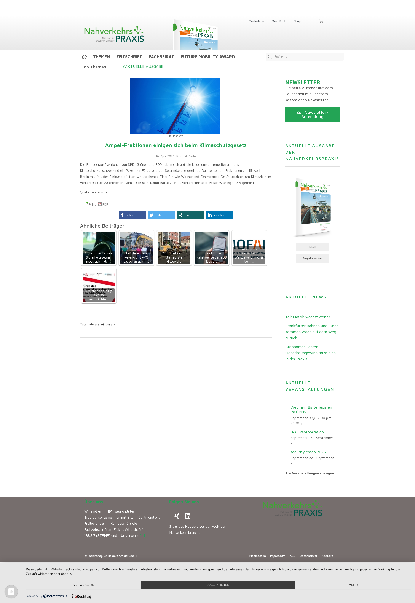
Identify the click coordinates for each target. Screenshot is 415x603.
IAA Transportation (307, 432)
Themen (101, 56)
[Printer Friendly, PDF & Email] (96, 204)
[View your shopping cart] (321, 21)
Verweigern (83, 585)
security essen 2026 (308, 452)
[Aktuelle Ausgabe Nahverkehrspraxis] (312, 207)
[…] (142, 535)
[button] (132, 215)
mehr (353, 585)
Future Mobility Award (208, 56)
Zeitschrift (129, 56)
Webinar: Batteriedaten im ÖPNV (311, 409)
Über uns (93, 501)
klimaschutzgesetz (101, 324)
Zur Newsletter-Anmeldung (312, 114)
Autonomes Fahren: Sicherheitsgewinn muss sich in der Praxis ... (310, 352)
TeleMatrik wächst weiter (307, 317)
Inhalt (312, 247)
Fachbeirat (161, 56)
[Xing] (177, 516)
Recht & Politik (186, 156)
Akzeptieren (218, 585)
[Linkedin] (187, 516)
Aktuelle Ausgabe (143, 66)
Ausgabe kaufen (312, 258)
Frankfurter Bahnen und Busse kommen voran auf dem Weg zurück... (311, 331)
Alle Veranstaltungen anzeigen (309, 473)
